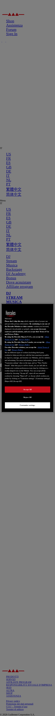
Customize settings (27, 405)
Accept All (27, 389)
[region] (27, 358)
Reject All (28, 397)
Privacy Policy (24, 339)
